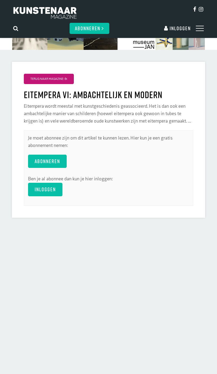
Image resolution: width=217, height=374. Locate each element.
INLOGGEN (45, 189)
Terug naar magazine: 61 (48, 79)
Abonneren (88, 28)
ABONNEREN (47, 161)
